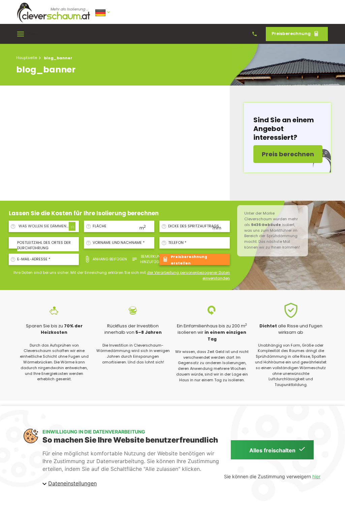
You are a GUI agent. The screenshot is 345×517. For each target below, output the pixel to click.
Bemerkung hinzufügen (152, 259)
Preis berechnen (288, 154)
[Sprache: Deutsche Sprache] (103, 12)
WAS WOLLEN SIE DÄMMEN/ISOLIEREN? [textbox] (47, 226)
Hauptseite (26, 58)
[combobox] (46, 226)
